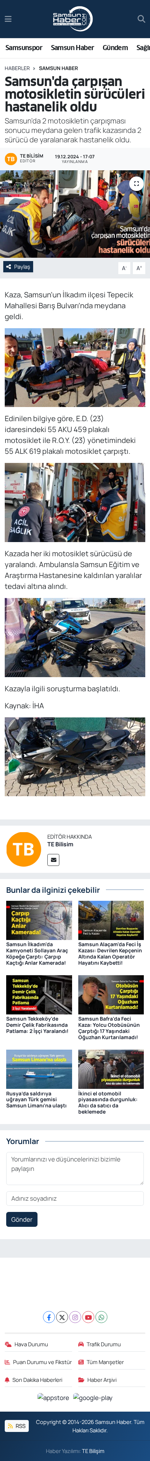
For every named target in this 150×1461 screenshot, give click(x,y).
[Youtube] (88, 1317)
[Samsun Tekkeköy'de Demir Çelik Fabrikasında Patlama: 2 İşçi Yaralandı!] (39, 994)
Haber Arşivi (102, 1379)
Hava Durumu (31, 1344)
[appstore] (54, 1399)
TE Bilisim (60, 844)
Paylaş (22, 266)
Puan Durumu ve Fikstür (42, 1362)
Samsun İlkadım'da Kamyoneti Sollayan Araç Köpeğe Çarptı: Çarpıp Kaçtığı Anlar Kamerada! (37, 953)
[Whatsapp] (101, 1317)
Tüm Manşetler (105, 1362)
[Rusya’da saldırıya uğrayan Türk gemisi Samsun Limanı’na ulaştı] (39, 1069)
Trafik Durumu (104, 1344)
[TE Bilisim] (23, 849)
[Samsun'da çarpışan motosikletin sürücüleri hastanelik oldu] (75, 214)
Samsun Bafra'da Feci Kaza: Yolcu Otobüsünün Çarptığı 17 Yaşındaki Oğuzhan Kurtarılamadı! (109, 1027)
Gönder (21, 1219)
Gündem (115, 48)
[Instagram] (75, 1317)
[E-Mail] (53, 860)
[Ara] (141, 19)
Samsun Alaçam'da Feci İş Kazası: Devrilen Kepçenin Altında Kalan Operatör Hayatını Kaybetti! (110, 953)
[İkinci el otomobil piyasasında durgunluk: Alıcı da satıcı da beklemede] (111, 1069)
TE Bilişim (93, 1450)
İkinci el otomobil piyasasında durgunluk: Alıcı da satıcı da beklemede (108, 1102)
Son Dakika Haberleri (37, 1379)
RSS (20, 1425)
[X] (62, 1317)
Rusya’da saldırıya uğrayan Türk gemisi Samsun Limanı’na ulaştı (36, 1099)
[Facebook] (49, 1317)
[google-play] (93, 1399)
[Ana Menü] (8, 19)
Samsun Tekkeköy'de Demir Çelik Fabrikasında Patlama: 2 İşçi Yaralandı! (37, 1024)
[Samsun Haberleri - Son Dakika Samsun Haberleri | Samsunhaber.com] (73, 19)
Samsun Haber (72, 48)
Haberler (17, 68)
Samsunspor (23, 48)
